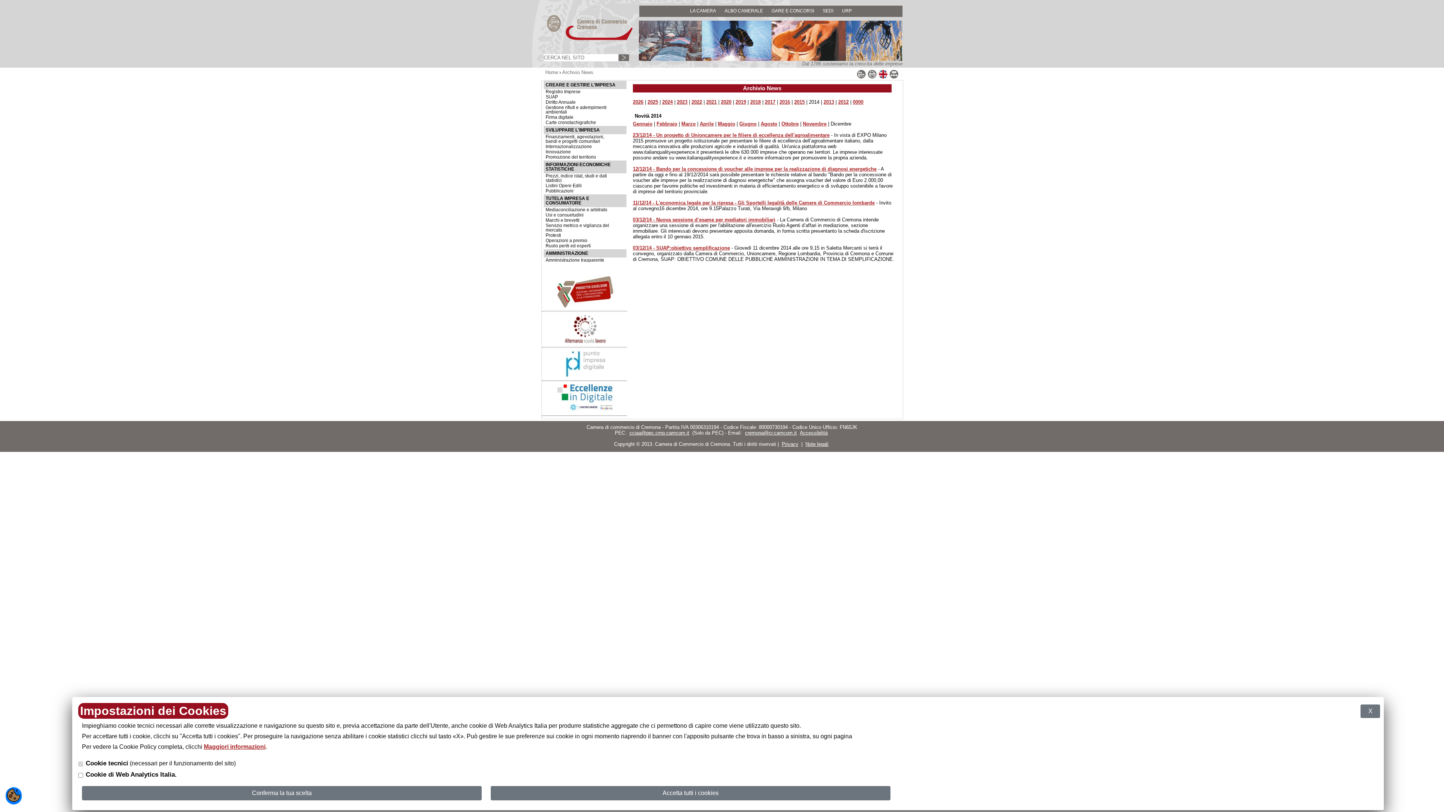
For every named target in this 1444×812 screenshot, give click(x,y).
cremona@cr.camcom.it (771, 433)
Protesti (553, 235)
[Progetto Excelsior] (585, 306)
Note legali (816, 444)
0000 (858, 102)
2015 (799, 102)
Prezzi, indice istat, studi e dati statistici (576, 178)
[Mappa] (894, 77)
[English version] (883, 77)
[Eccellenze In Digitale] (585, 410)
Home (551, 72)
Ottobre (790, 124)
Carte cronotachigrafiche (571, 122)
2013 (829, 102)
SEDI (828, 10)
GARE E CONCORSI (793, 10)
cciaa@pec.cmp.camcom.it (659, 433)
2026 (638, 102)
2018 (755, 102)
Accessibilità (814, 433)
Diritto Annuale (561, 102)
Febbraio (667, 124)
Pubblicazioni (559, 191)
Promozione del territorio (571, 157)
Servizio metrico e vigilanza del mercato (577, 227)
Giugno (748, 124)
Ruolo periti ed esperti (568, 246)
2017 (770, 102)
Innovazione (558, 152)
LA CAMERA (703, 10)
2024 (667, 102)
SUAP (552, 97)
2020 (726, 102)
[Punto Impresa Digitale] (585, 375)
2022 (697, 102)
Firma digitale (559, 117)
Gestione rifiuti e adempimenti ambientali (576, 109)
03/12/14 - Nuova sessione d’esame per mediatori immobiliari (704, 220)
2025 (653, 102)
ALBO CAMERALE (744, 10)
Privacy (790, 444)
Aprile (707, 124)
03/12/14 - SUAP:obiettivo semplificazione (681, 248)
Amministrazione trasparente (575, 260)
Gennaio (642, 124)
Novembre (815, 124)
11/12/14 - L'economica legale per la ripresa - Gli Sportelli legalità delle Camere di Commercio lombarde (754, 203)
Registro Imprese (563, 91)
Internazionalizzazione (569, 146)
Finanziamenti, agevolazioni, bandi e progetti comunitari (575, 139)
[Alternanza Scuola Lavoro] (585, 342)
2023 (682, 102)
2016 (785, 102)
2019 (741, 102)
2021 (711, 102)
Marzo (688, 124)
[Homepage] (583, 39)
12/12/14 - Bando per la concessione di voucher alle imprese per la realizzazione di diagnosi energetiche (755, 169)
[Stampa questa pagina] (872, 77)
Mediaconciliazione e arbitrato (576, 210)
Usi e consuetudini (565, 215)
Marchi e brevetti (562, 220)
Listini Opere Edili (564, 185)
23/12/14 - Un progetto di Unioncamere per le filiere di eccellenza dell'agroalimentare (731, 135)
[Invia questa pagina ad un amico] (861, 77)
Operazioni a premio (566, 240)
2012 (843, 102)
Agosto (769, 124)
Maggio (726, 124)
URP (847, 10)
